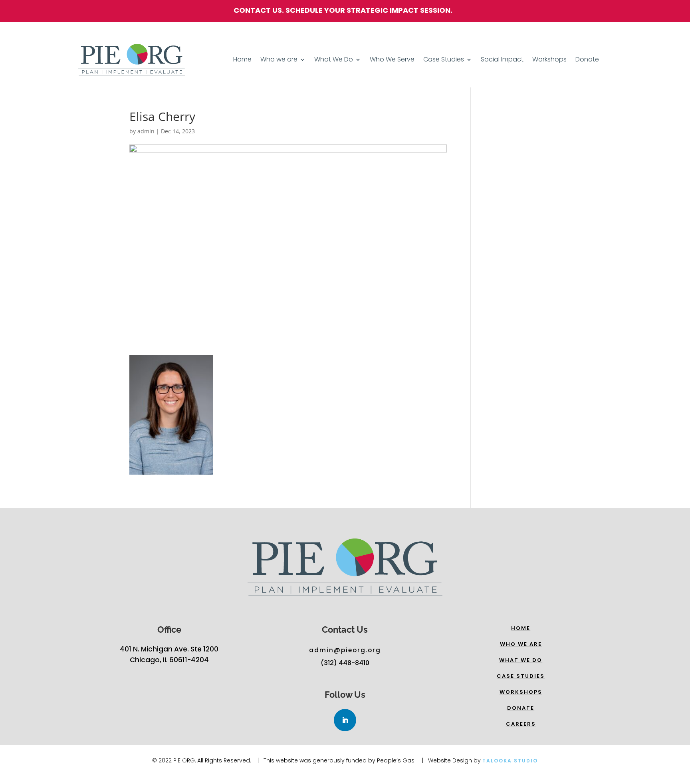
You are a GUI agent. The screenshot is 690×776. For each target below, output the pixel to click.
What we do (520, 660)
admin (146, 131)
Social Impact (502, 60)
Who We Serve (392, 60)
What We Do (333, 60)
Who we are (278, 60)
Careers (521, 724)
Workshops (549, 60)
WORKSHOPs (521, 692)
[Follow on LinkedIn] (345, 720)
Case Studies (443, 60)
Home (242, 60)
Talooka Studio (510, 760)
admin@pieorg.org (345, 650)
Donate (587, 60)
